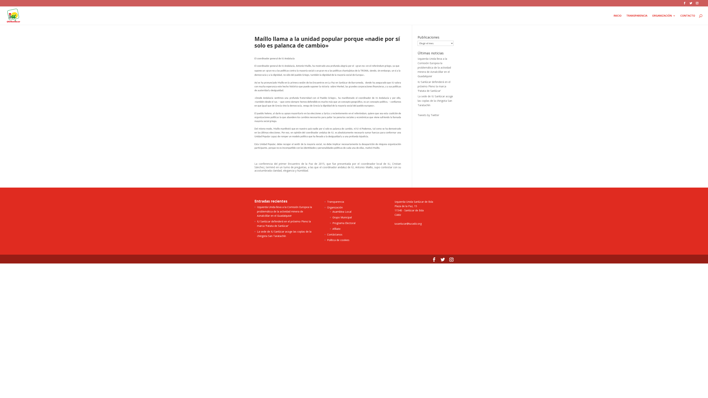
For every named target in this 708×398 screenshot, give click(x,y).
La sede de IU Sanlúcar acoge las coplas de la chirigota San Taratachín (435, 101)
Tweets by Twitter (428, 115)
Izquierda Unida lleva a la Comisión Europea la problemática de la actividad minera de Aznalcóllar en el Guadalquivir (434, 67)
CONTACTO (687, 15)
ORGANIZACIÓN (662, 15)
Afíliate (336, 229)
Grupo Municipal (342, 217)
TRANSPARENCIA (636, 15)
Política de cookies (338, 240)
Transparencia (335, 201)
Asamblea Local (341, 211)
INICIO (618, 15)
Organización (335, 207)
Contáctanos (334, 234)
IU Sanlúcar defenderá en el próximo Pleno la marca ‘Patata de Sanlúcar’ (434, 86)
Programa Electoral (343, 223)
